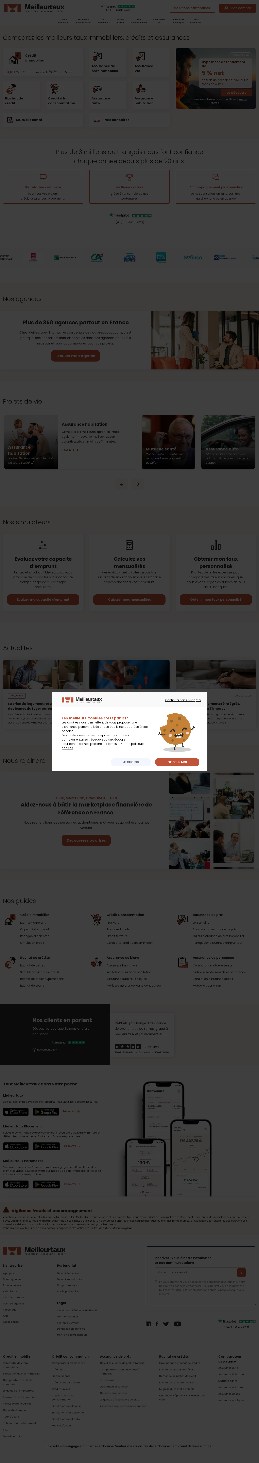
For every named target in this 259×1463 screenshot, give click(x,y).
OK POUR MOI (177, 762)
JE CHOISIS (131, 762)
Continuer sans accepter (181, 704)
